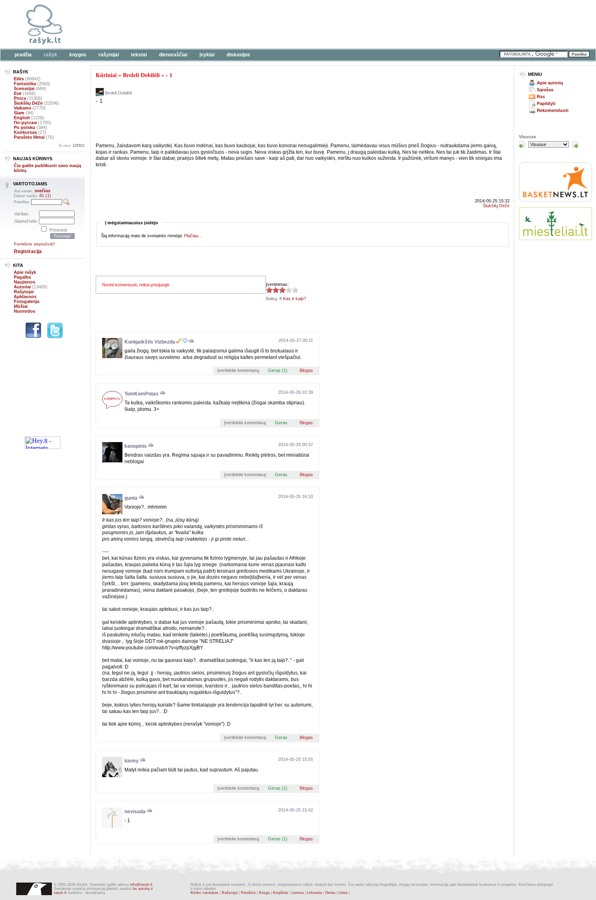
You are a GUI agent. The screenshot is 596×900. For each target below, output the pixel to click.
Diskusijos (238, 55)
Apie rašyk (25, 272)
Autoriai (22, 286)
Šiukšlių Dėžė (28, 103)
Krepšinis (280, 893)
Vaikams (22, 107)
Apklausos (25, 296)
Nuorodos (24, 311)
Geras (281, 422)
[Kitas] (575, 144)
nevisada (135, 811)
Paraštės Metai (29, 137)
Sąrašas (545, 89)
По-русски (25, 122)
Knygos (77, 55)
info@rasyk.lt (141, 885)
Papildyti (546, 103)
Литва (330, 893)
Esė (17, 93)
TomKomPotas (141, 394)
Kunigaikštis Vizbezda (149, 342)
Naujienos (24, 281)
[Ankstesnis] (522, 144)
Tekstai (139, 55)
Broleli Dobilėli (141, 75)
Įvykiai (206, 55)
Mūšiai (21, 306)
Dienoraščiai (173, 55)
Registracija (28, 251)
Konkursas (25, 132)
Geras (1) (277, 370)
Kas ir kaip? (294, 298)
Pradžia (23, 55)
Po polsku (24, 127)
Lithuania (314, 893)
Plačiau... (193, 235)
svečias (42, 190)
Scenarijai (24, 88)
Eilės (19, 78)
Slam (19, 112)
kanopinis (135, 446)
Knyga (264, 893)
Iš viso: (72, 146)
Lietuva (298, 893)
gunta (130, 498)
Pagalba (22, 277)
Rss (541, 96)
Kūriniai (106, 75)
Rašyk (50, 55)
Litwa (343, 893)
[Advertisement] (249, 24)
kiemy (131, 761)
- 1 (169, 75)
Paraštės (248, 893)
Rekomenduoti (552, 110)
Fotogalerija (26, 301)
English (22, 117)
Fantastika (25, 83)
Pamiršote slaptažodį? (34, 244)
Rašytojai (109, 55)
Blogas (306, 370)
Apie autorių (550, 82)
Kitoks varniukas (205, 893)
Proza (20, 98)
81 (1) (45, 195)
